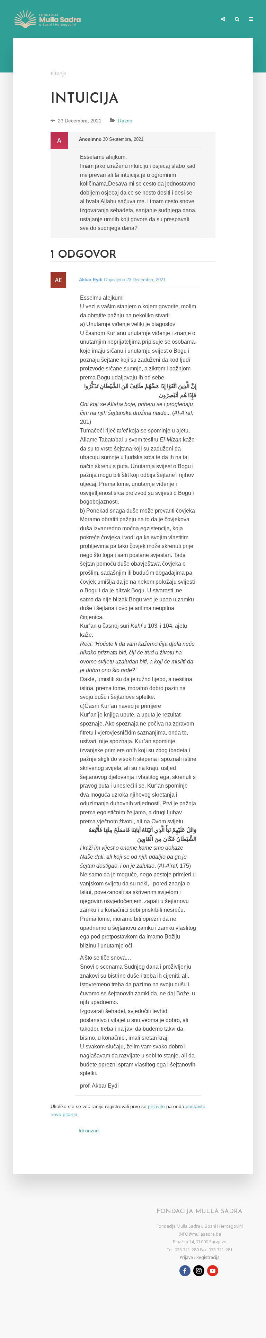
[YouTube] (212, 1270)
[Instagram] (198, 1270)
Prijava (186, 1257)
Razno (125, 120)
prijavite (156, 1106)
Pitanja (58, 73)
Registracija (208, 1257)
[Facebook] (184, 1270)
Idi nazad (89, 1130)
